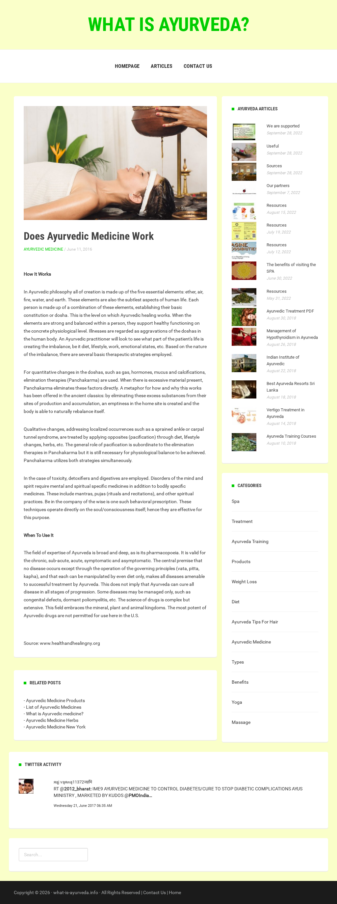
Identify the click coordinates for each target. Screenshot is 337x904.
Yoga (237, 702)
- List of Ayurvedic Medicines (52, 707)
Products (241, 561)
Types (238, 662)
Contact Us (154, 892)
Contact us (198, 66)
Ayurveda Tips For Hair (255, 621)
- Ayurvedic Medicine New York (55, 726)
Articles (161, 66)
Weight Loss (244, 581)
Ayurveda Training (250, 541)
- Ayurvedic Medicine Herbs (51, 720)
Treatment (242, 521)
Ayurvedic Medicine (43, 249)
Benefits (240, 682)
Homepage (127, 66)
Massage (241, 722)
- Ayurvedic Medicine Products (54, 700)
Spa (236, 501)
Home (175, 892)
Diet (236, 601)
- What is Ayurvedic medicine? (54, 713)
